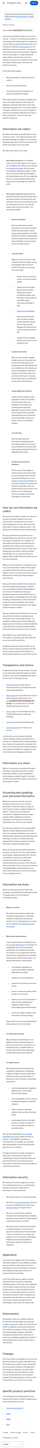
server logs (31, 267)
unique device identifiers (20, 233)
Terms (32, 1432)
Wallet (8, 1419)
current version (21, 16)
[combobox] (13, 1444)
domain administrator (17, 945)
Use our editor (11, 711)
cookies (14, 481)
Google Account (24, 47)
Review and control (13, 685)
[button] (3, 3)
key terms (14, 107)
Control (8, 722)
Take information (12, 728)
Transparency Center (10, 1438)
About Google (16, 1432)
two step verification (23, 1202)
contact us (13, 118)
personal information (16, 168)
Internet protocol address (26, 311)
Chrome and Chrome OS (14, 1408)
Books (8, 1414)
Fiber (8, 1424)
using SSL (32, 1197)
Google (5, 1432)
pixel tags (22, 586)
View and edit (11, 695)
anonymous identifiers (27, 481)
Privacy (25, 1432)
